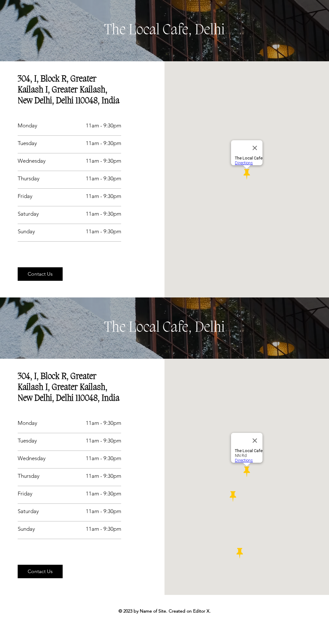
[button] (40, 274)
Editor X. (202, 611)
